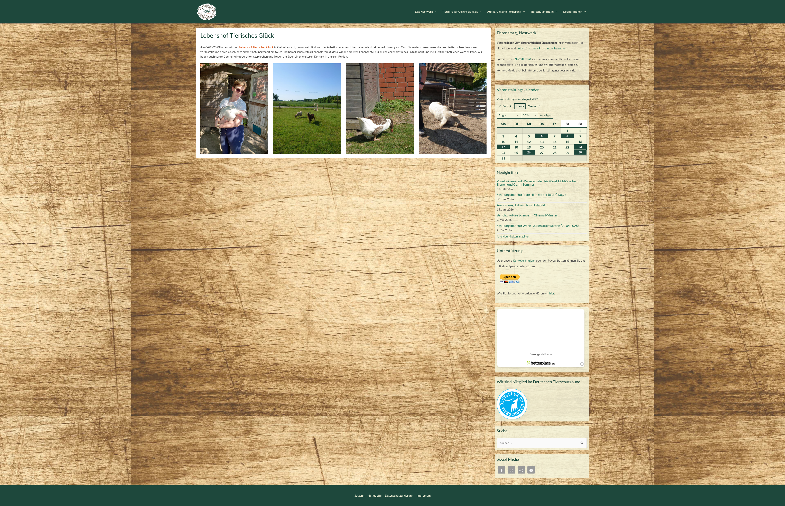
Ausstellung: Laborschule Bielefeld (521, 205)
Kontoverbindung (524, 260)
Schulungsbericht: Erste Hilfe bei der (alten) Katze (531, 194)
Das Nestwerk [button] (424, 11)
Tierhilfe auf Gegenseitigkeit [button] (460, 11)
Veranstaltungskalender (518, 89)
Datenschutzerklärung (399, 495)
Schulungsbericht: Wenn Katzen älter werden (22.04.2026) (538, 225)
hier (551, 293)
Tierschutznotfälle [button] (542, 11)
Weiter (532, 106)
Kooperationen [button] (572, 11)
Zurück (506, 106)
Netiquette (374, 495)
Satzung (359, 495)
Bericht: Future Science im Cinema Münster (527, 215)
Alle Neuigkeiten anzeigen (513, 236)
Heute (520, 106)
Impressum (424, 495)
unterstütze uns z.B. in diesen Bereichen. (542, 48)
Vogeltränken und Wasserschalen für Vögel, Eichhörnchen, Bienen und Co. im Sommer (537, 182)
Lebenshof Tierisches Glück (256, 47)
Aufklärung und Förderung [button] (504, 11)
